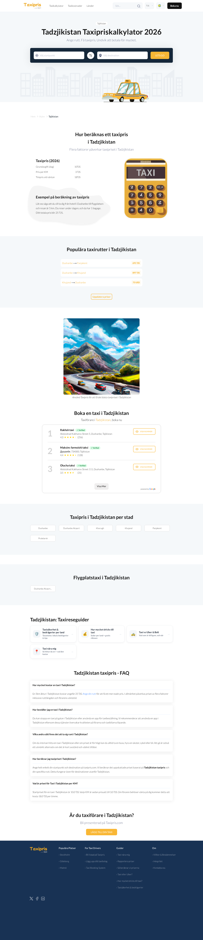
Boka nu (174, 5)
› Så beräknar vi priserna (127, 867)
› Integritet (157, 861)
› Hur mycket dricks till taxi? (129, 881)
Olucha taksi (67, 465)
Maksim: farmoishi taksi (74, 447)
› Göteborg (64, 861)
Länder (90, 5)
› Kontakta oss (158, 867)
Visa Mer (101, 486)
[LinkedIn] (43, 898)
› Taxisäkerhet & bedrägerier (129, 887)
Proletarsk (43, 538)
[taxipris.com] (32, 6)
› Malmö (63, 867)
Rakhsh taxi (67, 430)
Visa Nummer (146, 431)
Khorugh (100, 528)
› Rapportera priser (125, 861)
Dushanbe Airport (71, 528)
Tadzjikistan (103, 420)
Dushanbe (43, 528)
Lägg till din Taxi (101, 832)
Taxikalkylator (56, 5)
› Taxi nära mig (123, 854)
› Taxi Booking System (95, 867)
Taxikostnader (75, 5)
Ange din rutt (89, 693)
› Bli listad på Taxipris (95, 854)
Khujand (128, 528)
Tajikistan (101, 23)
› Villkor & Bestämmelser (164, 854)
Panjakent (157, 528)
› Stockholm (64, 854)
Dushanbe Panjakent (74, 263)
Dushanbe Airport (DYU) (45, 588)
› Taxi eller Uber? (124, 874)
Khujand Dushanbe (74, 282)
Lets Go (160, 55)
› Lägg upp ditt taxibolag (96, 861)
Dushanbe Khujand (74, 272)
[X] (31, 898)
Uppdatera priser (101, 296)
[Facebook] (37, 898)
